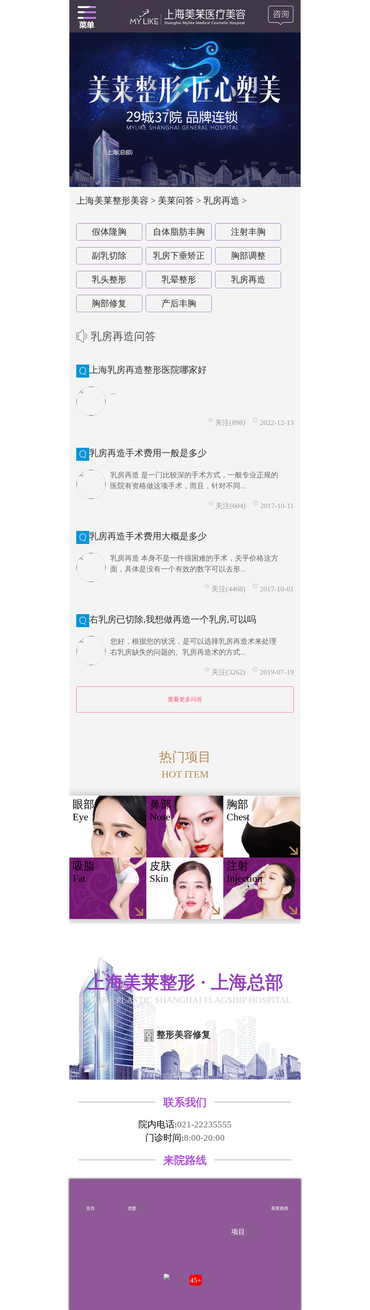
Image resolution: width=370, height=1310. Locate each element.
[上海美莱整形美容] (185, 16)
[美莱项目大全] (238, 1196)
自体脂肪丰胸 (179, 232)
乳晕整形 (179, 279)
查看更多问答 (185, 699)
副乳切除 (109, 255)
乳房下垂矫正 (179, 255)
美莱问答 (176, 200)
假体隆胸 (109, 232)
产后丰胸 (179, 303)
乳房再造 (248, 279)
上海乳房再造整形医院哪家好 (148, 370)
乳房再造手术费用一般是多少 (148, 453)
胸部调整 (248, 255)
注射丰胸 (248, 232)
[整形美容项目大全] (86, 16)
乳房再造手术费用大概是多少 (148, 536)
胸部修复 (109, 303)
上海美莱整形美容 (112, 200)
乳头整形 (109, 279)
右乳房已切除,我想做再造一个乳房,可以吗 (172, 619)
